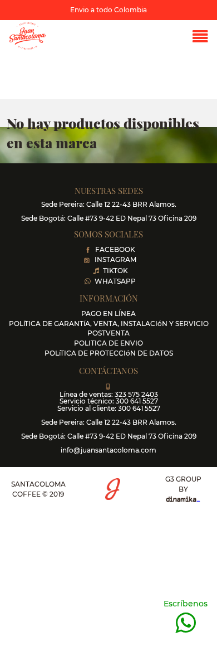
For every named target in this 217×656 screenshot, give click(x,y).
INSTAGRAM (115, 259)
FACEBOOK (115, 249)
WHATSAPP (115, 281)
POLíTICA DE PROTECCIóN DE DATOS (109, 353)
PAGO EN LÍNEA (108, 313)
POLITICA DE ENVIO (108, 343)
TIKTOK (115, 270)
